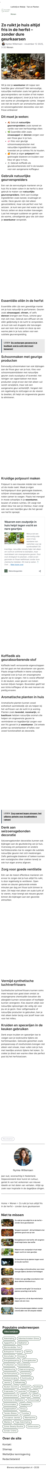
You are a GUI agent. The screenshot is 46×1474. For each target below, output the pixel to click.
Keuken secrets (11, 1387)
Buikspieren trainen (12, 1351)
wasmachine (30, 1417)
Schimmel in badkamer (14, 1400)
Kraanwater (9, 1391)
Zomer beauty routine (13, 1426)
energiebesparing (11, 1360)
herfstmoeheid (10, 1373)
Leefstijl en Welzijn (18, 7)
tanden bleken (10, 1413)
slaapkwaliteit (10, 1409)
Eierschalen (9, 1356)
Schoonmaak (33, 1400)
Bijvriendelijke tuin (12, 1347)
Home (4, 1203)
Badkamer (22, 1343)
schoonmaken (10, 1404)
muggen (33, 1391)
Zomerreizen (33, 1426)
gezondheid (23, 1365)
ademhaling (9, 1338)
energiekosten (30, 1360)
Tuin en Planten (33, 7)
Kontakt (6, 1444)
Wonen (13, 14)
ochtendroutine (11, 1395)
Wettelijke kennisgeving (16, 1454)
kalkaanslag (20, 1382)
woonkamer (8, 1139)
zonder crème (10, 1431)
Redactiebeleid (11, 1459)
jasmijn (7, 1382)
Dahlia (28, 1351)
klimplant (26, 1387)
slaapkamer (25, 1404)
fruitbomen (9, 1365)
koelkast (37, 1387)
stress (23, 1409)
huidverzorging (10, 1378)
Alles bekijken (11, 1331)
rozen (36, 1395)
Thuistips (25, 1413)
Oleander (26, 1395)
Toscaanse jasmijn (12, 1417)
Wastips (7, 1422)
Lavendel (22, 1391)
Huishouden (27, 1378)
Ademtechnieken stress (28, 1338)
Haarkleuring (9, 1369)
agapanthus (9, 1343)
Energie (21, 1356)
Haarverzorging (26, 1369)
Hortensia (25, 1373)
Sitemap (7, 1449)
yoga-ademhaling (22, 1422)
